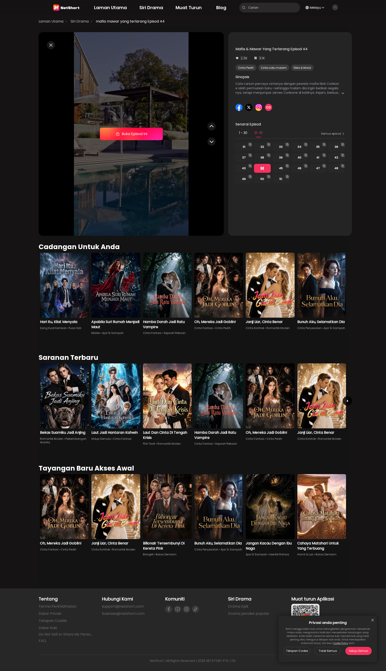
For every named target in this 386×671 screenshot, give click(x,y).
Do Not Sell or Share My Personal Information (67, 634)
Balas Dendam (166, 554)
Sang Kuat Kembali (53, 328)
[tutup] (372, 620)
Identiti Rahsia (279, 554)
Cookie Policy (340, 643)
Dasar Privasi (50, 613)
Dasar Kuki (48, 627)
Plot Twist (149, 444)
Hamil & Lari (305, 554)
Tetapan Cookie (297, 651)
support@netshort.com (123, 606)
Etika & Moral (302, 68)
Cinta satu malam (274, 68)
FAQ (42, 640)
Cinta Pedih (246, 68)
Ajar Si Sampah (113, 333)
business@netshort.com (123, 613)
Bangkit (148, 554)
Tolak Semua (328, 651)
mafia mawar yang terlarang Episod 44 (130, 21)
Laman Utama (51, 21)
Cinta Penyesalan (309, 328)
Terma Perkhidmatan (57, 606)
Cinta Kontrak (255, 328)
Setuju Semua (358, 651)
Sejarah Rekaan (175, 333)
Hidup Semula (101, 439)
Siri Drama (80, 21)
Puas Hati (75, 328)
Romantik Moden (278, 328)
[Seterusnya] (347, 401)
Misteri (95, 333)
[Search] (243, 7)
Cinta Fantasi (152, 333)
